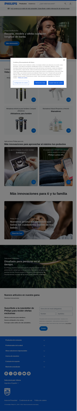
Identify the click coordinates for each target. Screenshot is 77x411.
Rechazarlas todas (40, 83)
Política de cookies (34, 78)
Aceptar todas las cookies (55, 83)
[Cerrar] (63, 60)
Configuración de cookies (20, 83)
